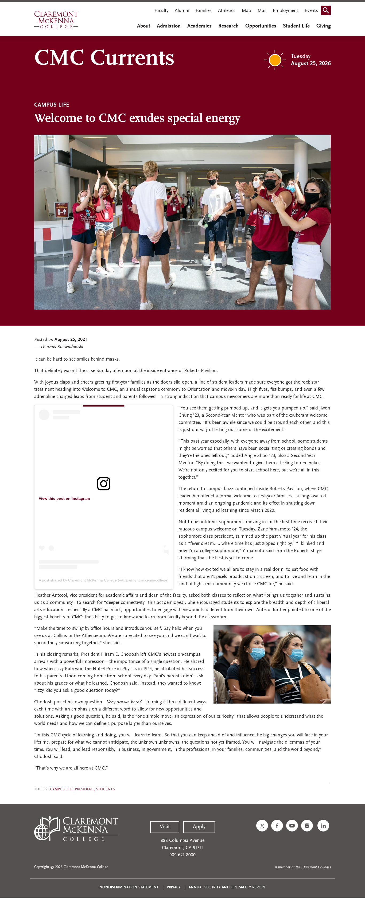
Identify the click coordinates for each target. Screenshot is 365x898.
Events (311, 11)
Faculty (161, 11)
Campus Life (61, 789)
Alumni (182, 11)
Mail (262, 11)
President (84, 789)
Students (105, 789)
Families (204, 11)
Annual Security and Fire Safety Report (227, 887)
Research (228, 26)
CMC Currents (104, 59)
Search (327, 11)
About (143, 26)
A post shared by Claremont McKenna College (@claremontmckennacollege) (104, 580)
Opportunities (260, 26)
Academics (199, 26)
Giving (323, 26)
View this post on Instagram (64, 498)
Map (246, 11)
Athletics (226, 11)
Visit (165, 827)
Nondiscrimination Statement (129, 887)
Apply (199, 827)
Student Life (296, 26)
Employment (285, 11)
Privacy (174, 887)
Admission (169, 26)
